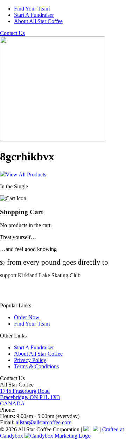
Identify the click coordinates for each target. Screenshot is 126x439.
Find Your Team (32, 9)
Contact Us (12, 33)
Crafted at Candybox (62, 432)
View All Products (26, 174)
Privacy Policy (30, 360)
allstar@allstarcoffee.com (43, 422)
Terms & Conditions (36, 366)
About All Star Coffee (38, 21)
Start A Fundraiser (34, 15)
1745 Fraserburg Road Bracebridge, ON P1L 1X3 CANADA (30, 397)
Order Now (27, 317)
